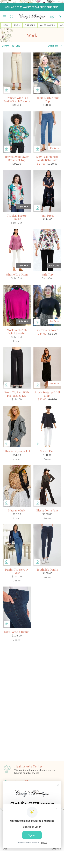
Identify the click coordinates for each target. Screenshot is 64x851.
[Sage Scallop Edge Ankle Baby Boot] (47, 132)
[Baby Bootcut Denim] (17, 607)
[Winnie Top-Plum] (17, 250)
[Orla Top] (47, 250)
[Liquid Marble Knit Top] (47, 73)
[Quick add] (7, 90)
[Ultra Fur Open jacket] (17, 426)
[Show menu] (4, 17)
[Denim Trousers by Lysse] (17, 545)
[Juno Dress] (47, 191)
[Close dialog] (58, 784)
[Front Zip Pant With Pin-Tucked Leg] (17, 368)
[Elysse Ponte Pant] (47, 486)
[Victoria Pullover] (47, 305)
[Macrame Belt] (17, 486)
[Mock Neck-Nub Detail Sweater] (17, 305)
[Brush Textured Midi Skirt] (47, 368)
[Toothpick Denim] (47, 545)
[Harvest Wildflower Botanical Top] (17, 132)
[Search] (11, 17)
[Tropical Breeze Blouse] (17, 191)
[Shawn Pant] (47, 426)
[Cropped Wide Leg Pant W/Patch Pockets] (17, 73)
